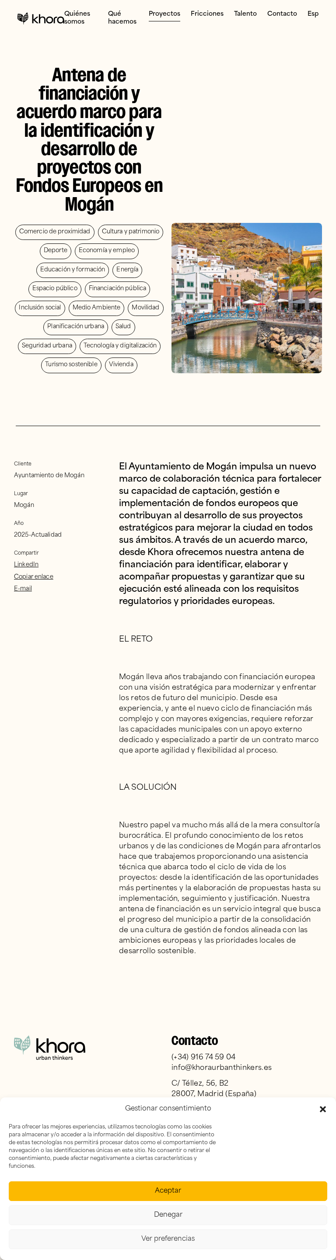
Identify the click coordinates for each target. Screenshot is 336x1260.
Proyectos (164, 14)
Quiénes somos (77, 18)
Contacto (282, 14)
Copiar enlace (33, 577)
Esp (313, 14)
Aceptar (168, 1191)
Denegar (168, 1215)
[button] (322, 1109)
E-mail (23, 589)
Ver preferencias (168, 1239)
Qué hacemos (122, 18)
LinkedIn (26, 565)
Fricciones (207, 14)
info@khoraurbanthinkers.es (222, 1068)
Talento (245, 14)
